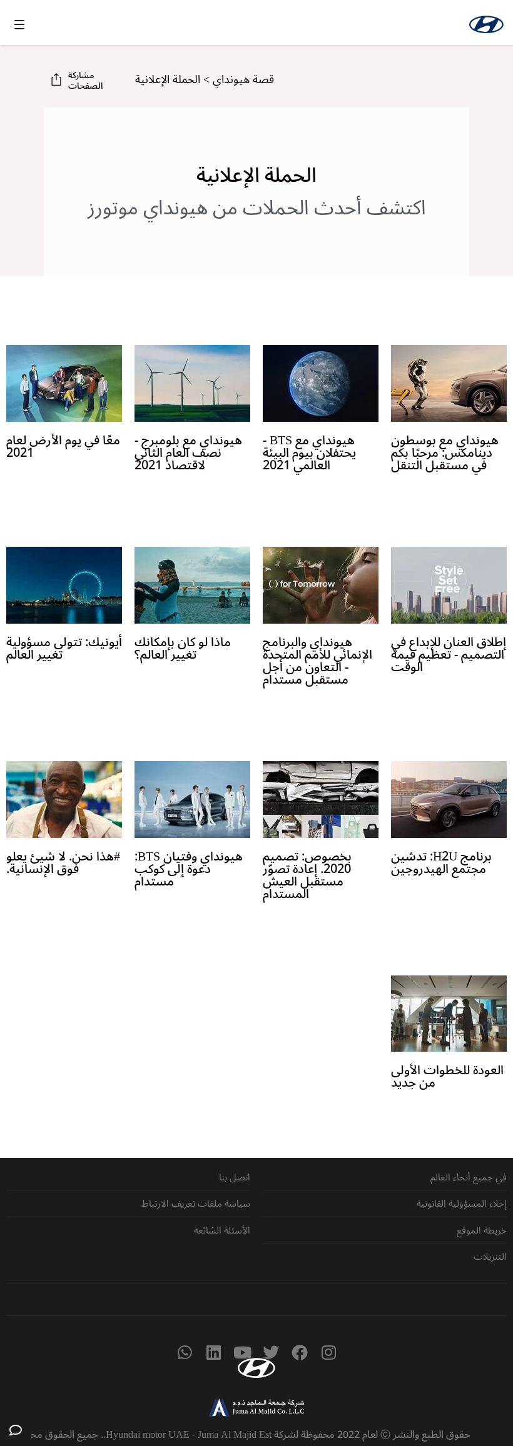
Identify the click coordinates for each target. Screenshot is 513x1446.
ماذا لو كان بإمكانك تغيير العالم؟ (183, 648)
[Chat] (15, 1430)
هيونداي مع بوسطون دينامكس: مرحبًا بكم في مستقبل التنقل (445, 453)
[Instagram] (328, 1352)
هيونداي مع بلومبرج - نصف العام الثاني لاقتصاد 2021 (188, 453)
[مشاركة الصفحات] (56, 79)
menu (19, 24)
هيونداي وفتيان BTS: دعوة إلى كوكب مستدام (189, 869)
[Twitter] (271, 1352)
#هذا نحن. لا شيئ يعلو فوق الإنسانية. (63, 863)
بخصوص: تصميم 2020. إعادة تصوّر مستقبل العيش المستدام (307, 875)
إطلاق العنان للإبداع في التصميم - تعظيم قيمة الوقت (448, 655)
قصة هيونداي (243, 79)
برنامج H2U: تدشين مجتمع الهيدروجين (441, 863)
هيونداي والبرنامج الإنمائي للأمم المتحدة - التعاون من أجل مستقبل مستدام (317, 661)
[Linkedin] (213, 1352)
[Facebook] (300, 1352)
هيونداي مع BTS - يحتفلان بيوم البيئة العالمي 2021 (309, 453)
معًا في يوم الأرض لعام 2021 (63, 446)
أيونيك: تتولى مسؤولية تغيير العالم (64, 648)
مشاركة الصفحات (85, 80)
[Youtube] (242, 1352)
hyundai (486, 24)
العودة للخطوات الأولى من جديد (447, 1076)
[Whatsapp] (184, 1352)
